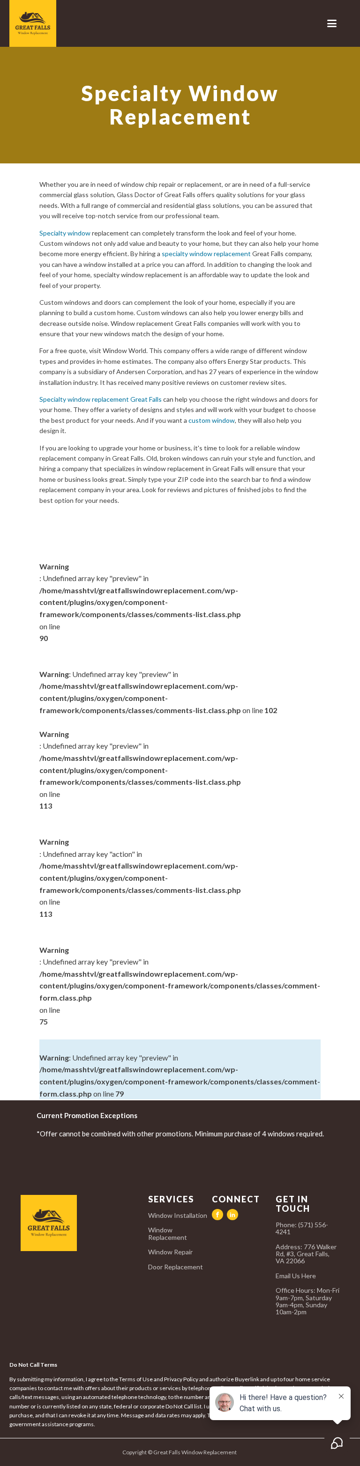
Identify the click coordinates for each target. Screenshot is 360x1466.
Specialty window (64, 233)
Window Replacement (167, 1233)
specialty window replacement (206, 254)
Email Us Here (296, 1275)
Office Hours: (307, 1301)
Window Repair (170, 1251)
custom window (211, 420)
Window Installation (177, 1215)
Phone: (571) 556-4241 (302, 1228)
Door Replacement (175, 1266)
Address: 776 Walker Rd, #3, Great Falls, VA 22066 (306, 1254)
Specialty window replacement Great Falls (100, 399)
